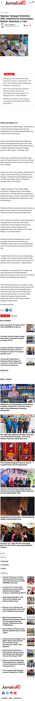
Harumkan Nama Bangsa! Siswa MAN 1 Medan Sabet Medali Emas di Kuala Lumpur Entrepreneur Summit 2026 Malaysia (14, 642)
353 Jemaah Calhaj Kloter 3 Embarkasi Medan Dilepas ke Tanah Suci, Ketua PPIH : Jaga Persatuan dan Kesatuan (10, 362)
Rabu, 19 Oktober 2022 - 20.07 (12, 26)
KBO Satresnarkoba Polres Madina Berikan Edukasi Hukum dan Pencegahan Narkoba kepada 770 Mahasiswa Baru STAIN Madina (14, 621)
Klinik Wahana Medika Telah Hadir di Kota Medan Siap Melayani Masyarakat (13, 599)
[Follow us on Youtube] (15, 693)
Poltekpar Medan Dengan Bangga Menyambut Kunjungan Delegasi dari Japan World (12, 338)
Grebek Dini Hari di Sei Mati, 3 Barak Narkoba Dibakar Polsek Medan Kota (17, 518)
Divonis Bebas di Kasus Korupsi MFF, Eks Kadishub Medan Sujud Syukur (14, 631)
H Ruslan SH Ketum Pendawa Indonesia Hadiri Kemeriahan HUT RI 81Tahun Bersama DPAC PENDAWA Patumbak (14, 580)
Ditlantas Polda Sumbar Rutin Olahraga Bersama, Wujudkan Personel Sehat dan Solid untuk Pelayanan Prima (14, 663)
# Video (3, 569)
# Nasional (4, 561)
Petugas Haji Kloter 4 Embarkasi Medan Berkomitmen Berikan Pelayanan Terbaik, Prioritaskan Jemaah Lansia (12, 351)
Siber (10, 698)
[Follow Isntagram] (11, 693)
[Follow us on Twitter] (7, 693)
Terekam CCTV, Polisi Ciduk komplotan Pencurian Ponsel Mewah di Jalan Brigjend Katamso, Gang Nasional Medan (14, 590)
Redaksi (4, 698)
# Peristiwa (4, 565)
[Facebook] (7, 310)
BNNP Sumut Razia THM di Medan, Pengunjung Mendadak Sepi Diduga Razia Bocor (16, 101)
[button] (33, 1)
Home (1, 12)
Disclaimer (17, 698)
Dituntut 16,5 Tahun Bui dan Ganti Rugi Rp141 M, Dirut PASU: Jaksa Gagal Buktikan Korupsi (16, 545)
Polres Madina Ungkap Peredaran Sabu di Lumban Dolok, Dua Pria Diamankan (15, 464)
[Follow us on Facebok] (3, 693)
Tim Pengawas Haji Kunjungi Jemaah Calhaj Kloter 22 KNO (13, 671)
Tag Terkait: (5, 316)
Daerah (6, 12)
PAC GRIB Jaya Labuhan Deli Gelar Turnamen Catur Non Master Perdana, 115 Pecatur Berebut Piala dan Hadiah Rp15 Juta (17, 437)
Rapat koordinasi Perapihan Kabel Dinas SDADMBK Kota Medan (12, 326)
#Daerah (14, 316)
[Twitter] (10, 310)
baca (26, 25)
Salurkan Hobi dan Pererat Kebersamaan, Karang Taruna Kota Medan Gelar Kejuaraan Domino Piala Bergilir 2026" (17, 491)
